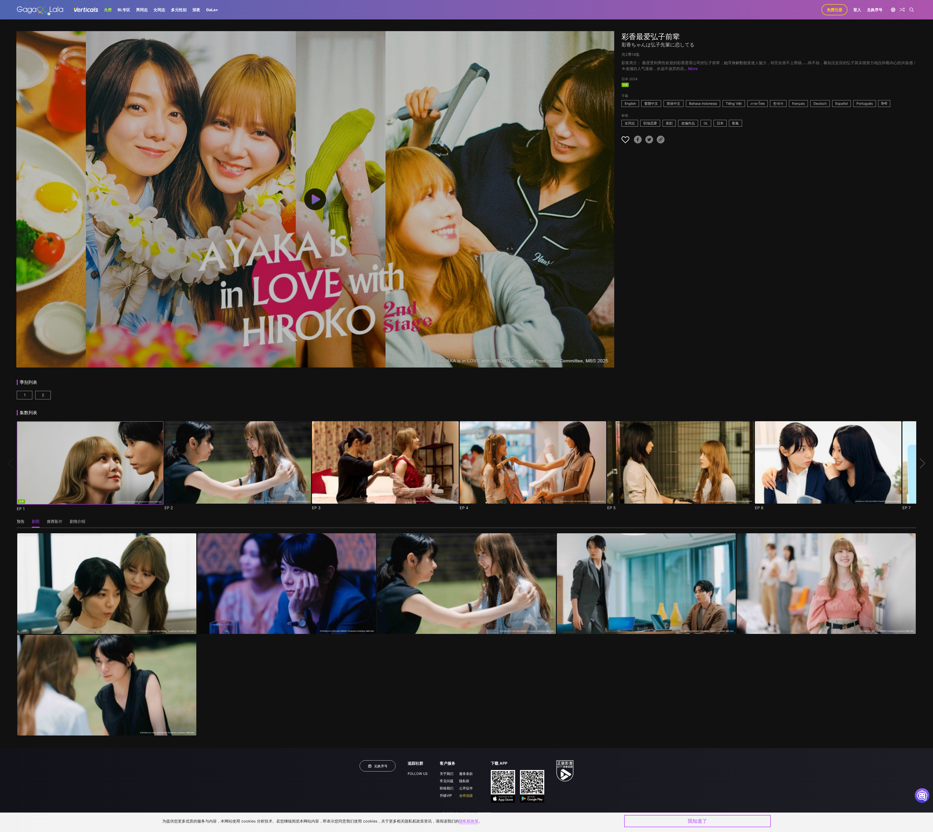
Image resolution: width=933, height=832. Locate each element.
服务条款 (466, 773)
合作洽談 (466, 795)
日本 (720, 123)
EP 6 (759, 507)
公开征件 (466, 788)
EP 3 (316, 507)
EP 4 (464, 507)
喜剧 (669, 123)
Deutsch (820, 103)
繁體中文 (651, 103)
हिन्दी (884, 103)
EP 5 (611, 507)
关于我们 (446, 773)
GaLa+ (212, 9)
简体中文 (673, 103)
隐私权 (464, 781)
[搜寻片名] (911, 10)
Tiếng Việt (734, 103)
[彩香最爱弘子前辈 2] (286, 583)
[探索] (902, 9)
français (798, 103)
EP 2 (168, 507)
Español (841, 103)
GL (706, 123)
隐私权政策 (468, 821)
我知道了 (697, 821)
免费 (108, 9)
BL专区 (124, 9)
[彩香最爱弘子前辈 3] (466, 583)
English (630, 103)
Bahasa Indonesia (703, 103)
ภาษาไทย (758, 103)
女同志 (159, 9)
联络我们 (446, 788)
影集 (735, 123)
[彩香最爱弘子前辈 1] (106, 583)
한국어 (778, 103)
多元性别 (179, 9)
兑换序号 (874, 9)
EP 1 (21, 508)
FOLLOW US (418, 773)
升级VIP (446, 795)
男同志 (142, 9)
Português (864, 103)
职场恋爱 (650, 123)
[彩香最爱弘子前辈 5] (826, 583)
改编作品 (688, 123)
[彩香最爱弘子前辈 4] (646, 583)
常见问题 (446, 781)
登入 (857, 9)
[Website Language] (893, 10)
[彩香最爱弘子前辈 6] (106, 685)
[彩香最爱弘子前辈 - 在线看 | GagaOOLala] (40, 9)
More (693, 68)
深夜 (196, 9)
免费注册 (834, 9)
